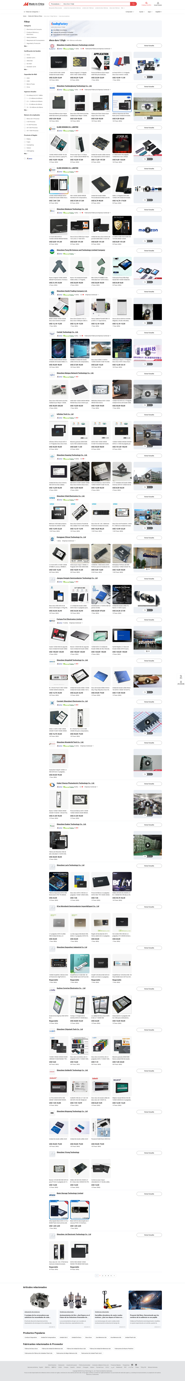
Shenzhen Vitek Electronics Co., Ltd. (71, 496)
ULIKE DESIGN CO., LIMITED (67, 127)
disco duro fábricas (115, 8)
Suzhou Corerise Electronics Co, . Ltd (71, 988)
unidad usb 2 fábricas (88, 8)
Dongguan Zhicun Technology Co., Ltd (71, 537)
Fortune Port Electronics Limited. (69, 619)
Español (72, 1367)
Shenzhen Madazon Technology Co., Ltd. (72, 209)
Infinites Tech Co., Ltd (65, 414)
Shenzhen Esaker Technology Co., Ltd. (71, 824)
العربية (112, 1367)
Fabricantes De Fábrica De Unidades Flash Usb (38, 1353)
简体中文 (47, 1367)
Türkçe (137, 1367)
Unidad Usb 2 (64, 1337)
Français (66, 1367)
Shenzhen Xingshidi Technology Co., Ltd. (72, 660)
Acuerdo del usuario (71, 1365)
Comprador (129, 12)
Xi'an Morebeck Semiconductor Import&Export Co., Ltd (78, 906)
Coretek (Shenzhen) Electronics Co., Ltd (72, 701)
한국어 (107, 1367)
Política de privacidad (84, 1365)
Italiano (92, 1367)
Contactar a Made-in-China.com (100, 1365)
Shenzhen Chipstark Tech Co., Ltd (70, 1029)
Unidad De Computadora (48, 1337)
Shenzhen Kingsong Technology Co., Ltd (72, 1111)
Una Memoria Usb (101, 1337)
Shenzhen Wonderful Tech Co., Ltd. (70, 742)
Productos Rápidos (116, 1365)
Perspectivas (126, 1365)
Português (85, 1367)
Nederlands (119, 1367)
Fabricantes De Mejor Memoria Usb (66, 1353)
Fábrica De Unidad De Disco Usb (76, 1348)
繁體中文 (54, 1367)
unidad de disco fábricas (101, 8)
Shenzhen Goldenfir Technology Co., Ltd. (72, 1070)
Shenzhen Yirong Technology (68, 1152)
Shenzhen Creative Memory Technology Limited (75, 45)
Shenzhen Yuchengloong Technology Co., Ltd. (74, 86)
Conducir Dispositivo (31, 1337)
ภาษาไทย (130, 1367)
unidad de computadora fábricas (72, 8)
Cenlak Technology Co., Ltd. (67, 332)
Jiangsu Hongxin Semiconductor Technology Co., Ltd (77, 578)
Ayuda (141, 12)
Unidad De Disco (76, 1337)
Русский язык (99, 1367)
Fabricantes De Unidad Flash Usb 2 (91, 1353)
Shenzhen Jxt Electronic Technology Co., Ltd (74, 1234)
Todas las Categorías (32, 12)
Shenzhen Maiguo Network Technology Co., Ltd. (75, 373)
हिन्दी (125, 1367)
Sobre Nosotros (52, 1365)
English (41, 1367)
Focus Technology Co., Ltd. (89, 1371)
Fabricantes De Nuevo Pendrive (124, 1348)
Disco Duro (88, 1337)
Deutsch (79, 1367)
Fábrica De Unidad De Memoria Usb (52, 1348)
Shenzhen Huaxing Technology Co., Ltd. (72, 455)
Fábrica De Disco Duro (31, 1348)
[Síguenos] (132, 1365)
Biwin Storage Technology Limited (70, 1193)
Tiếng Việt (143, 1367)
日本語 (60, 1367)
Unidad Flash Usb (130, 1337)
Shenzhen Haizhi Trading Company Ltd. (72, 291)
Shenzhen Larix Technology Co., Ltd (70, 865)
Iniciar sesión (158, 5)
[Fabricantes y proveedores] (33, 4)
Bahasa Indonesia (152, 1367)
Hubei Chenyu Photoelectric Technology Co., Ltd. (76, 783)
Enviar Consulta (149, 45)
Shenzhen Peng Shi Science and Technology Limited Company (81, 250)
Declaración (61, 1365)
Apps (149, 12)
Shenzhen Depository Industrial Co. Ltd (72, 947)
